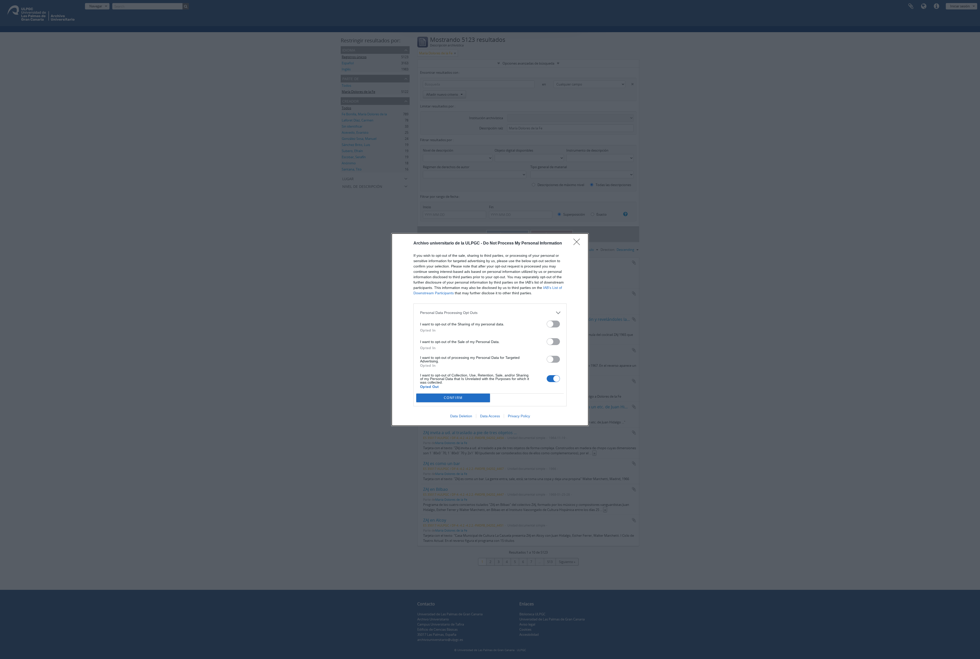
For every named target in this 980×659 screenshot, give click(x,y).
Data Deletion (461, 416)
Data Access (490, 416)
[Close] (578, 243)
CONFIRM (453, 398)
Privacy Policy (519, 416)
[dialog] (490, 330)
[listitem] (490, 312)
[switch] (553, 324)
